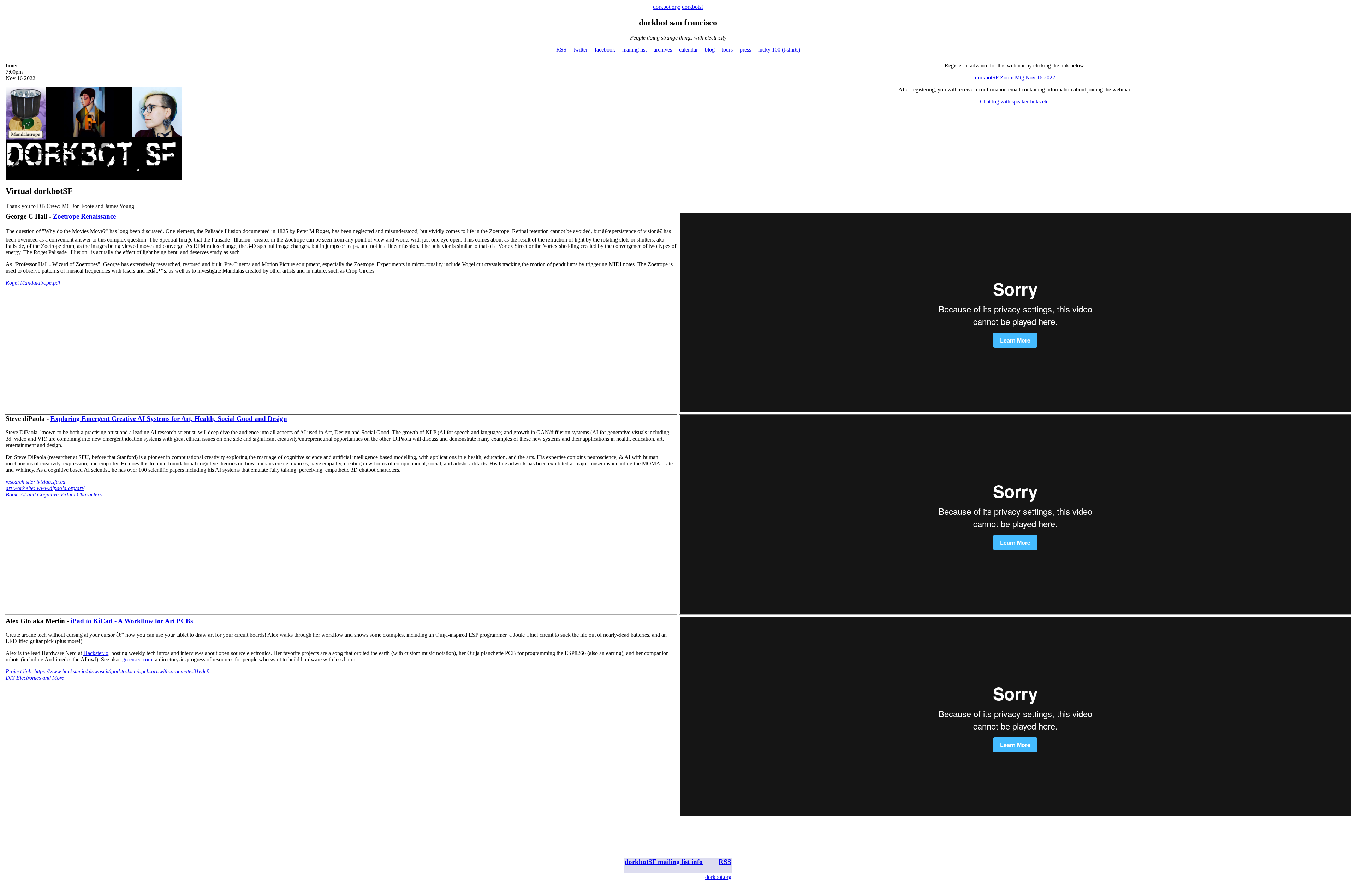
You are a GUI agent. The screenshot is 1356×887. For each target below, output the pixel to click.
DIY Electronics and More (35, 678)
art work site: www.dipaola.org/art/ (45, 488)
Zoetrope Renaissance (84, 216)
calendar (688, 50)
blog (710, 50)
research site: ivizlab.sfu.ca (35, 482)
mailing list (634, 50)
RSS (561, 50)
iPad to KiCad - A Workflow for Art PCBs (132, 621)
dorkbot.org (718, 877)
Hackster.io (95, 653)
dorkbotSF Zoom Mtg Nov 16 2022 (1015, 78)
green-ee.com (137, 659)
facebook (605, 50)
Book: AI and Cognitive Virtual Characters (54, 495)
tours (727, 50)
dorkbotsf (692, 7)
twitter (580, 50)
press (745, 50)
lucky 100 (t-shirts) (779, 50)
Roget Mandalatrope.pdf (33, 283)
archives (663, 50)
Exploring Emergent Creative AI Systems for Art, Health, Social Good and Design (168, 418)
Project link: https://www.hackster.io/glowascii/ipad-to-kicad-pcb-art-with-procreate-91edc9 (107, 671)
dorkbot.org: (666, 7)
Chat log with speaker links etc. (1015, 102)
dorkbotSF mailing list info (664, 861)
